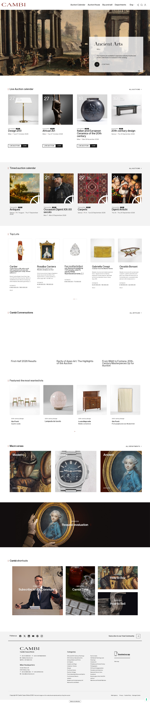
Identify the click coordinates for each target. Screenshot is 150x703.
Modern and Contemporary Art (75, 680)
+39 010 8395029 (26, 656)
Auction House (94, 5)
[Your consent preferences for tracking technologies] (146, 699)
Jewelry (69, 678)
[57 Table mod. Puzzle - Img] (84, 250)
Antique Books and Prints (74, 660)
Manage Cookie (136, 695)
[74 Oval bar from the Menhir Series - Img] (29, 250)
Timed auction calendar (23, 168)
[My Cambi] (145, 5)
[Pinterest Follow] (37, 636)
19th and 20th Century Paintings (75, 656)
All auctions (134, 89)
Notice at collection (75, 701)
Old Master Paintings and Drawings (97, 659)
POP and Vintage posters (97, 668)
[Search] (141, 5)
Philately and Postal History (97, 664)
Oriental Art (93, 662)
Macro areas (16, 446)
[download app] (122, 653)
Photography (93, 666)
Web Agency (114, 695)
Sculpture (93, 674)
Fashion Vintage (71, 672)
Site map (116, 661)
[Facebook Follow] (20, 636)
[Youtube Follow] (33, 636)
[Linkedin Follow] (29, 636)
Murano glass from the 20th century (97, 677)
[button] (131, 5)
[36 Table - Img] (56, 250)
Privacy (121, 695)
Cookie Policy (127, 695)
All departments (133, 446)
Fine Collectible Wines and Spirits (76, 674)
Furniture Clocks (71, 670)
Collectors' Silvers (72, 666)
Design (69, 668)
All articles (135, 313)
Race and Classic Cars (96, 672)
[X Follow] (24, 636)
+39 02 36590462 (26, 672)
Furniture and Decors (72, 676)
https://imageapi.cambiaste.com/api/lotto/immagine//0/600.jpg (25, 400)
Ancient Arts (108, 44)
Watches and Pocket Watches (98, 680)
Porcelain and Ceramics (96, 670)
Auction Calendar (78, 5)
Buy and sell (107, 5)
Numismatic (93, 656)
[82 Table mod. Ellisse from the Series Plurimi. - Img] (111, 250)
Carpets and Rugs (72, 664)
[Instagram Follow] (42, 636)
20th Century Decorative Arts (75, 658)
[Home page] (14, 5)
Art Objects (70, 662)
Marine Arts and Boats (73, 682)
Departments (120, 5)
